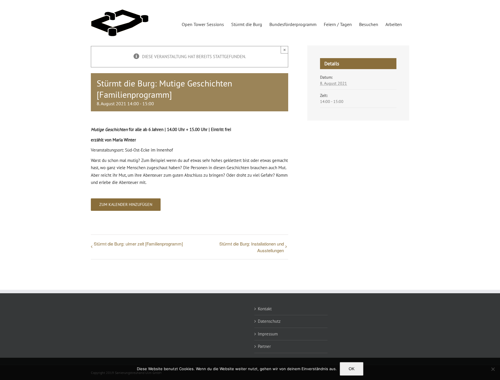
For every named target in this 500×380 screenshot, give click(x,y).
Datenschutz (269, 321)
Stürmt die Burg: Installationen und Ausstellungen (251, 247)
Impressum (268, 334)
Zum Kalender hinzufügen (125, 204)
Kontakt (265, 308)
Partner (264, 346)
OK (351, 368)
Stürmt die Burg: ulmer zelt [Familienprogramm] (138, 244)
